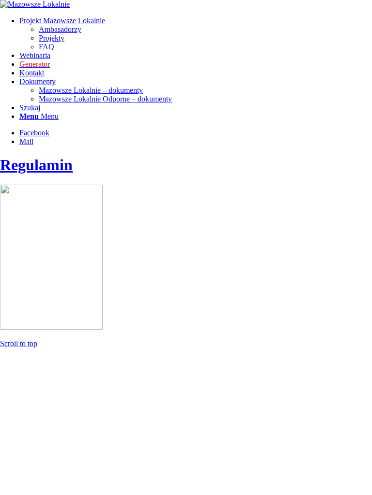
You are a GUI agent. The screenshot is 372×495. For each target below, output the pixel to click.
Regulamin (36, 165)
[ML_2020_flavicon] (35, 4)
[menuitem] (195, 33)
